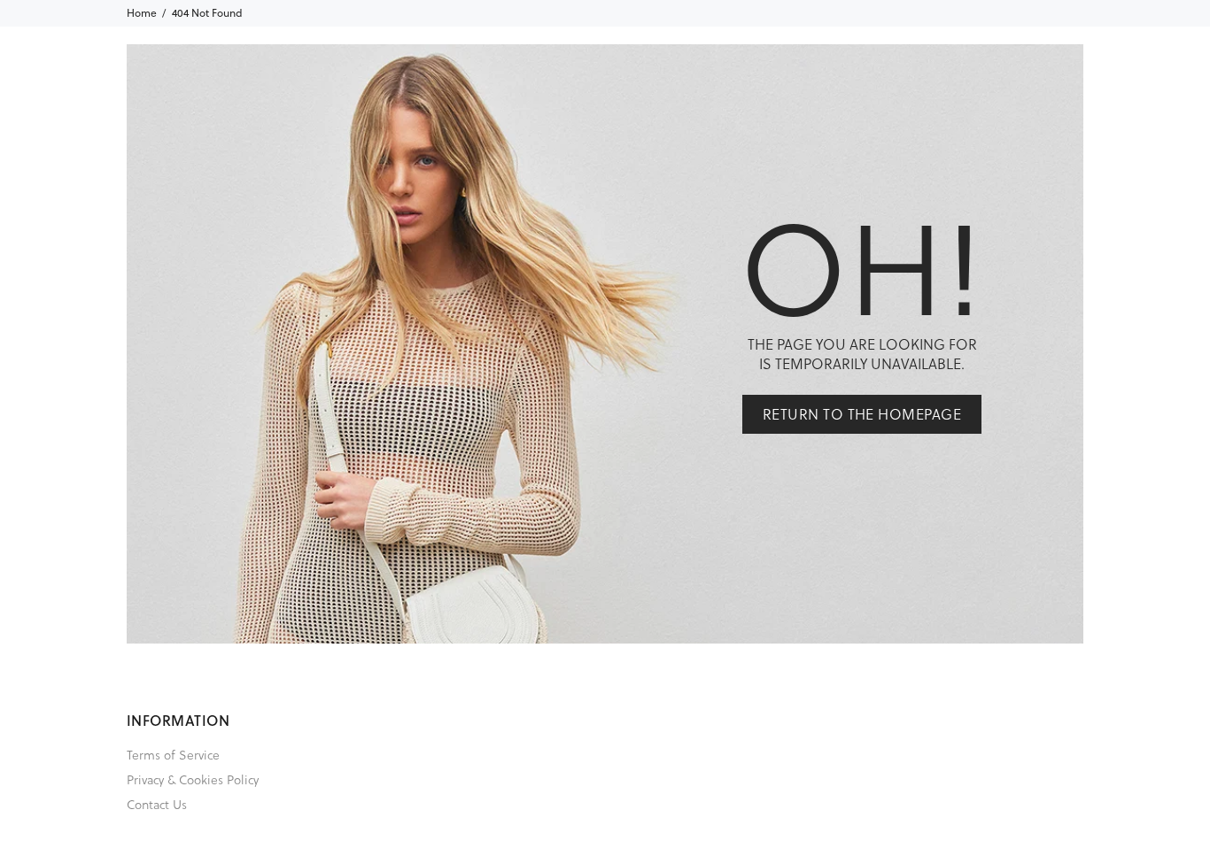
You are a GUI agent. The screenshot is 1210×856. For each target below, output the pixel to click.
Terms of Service (173, 754)
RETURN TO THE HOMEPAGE (862, 414)
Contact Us (157, 804)
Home (142, 12)
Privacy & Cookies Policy (193, 779)
